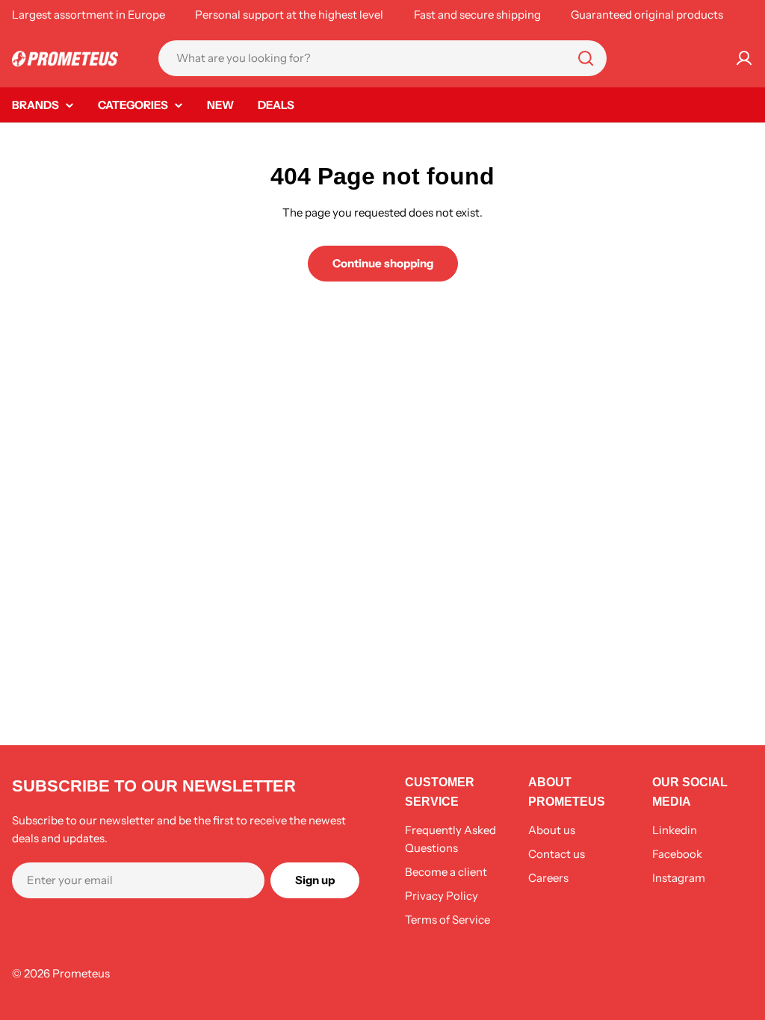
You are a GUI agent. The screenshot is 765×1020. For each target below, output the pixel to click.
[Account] (744, 58)
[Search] (586, 58)
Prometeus (81, 973)
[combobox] (382, 58)
